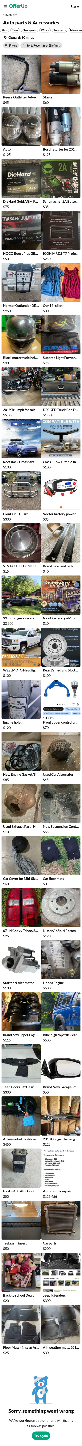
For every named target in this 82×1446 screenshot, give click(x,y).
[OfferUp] (18, 6)
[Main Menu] (5, 6)
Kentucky (11, 14)
